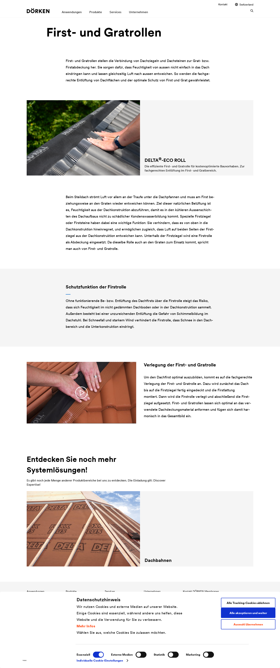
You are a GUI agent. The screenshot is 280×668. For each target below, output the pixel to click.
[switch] (141, 655)
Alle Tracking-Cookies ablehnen (248, 602)
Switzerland (246, 4)
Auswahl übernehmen (248, 624)
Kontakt (222, 4)
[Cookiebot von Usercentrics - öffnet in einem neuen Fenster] (24, 660)
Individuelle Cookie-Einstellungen (100, 660)
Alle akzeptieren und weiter (248, 613)
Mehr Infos (86, 626)
